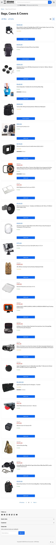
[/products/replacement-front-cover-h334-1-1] (8, 189)
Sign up (21, 533)
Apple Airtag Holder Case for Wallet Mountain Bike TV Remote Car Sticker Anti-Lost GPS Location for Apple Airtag (34, 366)
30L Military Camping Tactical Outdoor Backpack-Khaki (30, 266)
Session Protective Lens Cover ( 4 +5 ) (26, 286)
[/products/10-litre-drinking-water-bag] (8, 89)
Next (34, 502)
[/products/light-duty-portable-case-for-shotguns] (8, 387)
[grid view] (50, 19)
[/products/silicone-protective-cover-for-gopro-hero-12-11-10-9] (8, 149)
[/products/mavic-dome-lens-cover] (8, 407)
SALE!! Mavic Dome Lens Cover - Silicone (27, 405)
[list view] (53, 19)
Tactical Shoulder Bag (22, 445)
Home (2, 9)
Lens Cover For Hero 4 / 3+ (23, 126)
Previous (22, 502)
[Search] (50, 2)
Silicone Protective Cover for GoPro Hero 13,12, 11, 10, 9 (30, 146)
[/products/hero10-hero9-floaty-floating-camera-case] (8, 308)
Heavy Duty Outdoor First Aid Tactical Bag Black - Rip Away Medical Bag (34, 484)
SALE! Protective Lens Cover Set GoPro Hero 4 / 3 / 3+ (30, 245)
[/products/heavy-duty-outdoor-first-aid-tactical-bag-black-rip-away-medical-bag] (8, 486)
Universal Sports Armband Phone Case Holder (28, 47)
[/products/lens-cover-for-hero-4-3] (8, 129)
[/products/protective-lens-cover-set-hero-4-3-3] (8, 248)
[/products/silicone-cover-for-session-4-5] (8, 427)
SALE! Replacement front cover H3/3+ (26, 187)
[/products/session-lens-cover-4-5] (8, 288)
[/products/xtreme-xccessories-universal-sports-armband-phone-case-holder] (8, 50)
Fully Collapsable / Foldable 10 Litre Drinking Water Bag (30, 86)
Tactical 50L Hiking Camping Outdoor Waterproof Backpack (31, 106)
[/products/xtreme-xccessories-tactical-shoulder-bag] (8, 447)
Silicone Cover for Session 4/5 (24, 425)
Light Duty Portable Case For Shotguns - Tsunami (28, 384)
